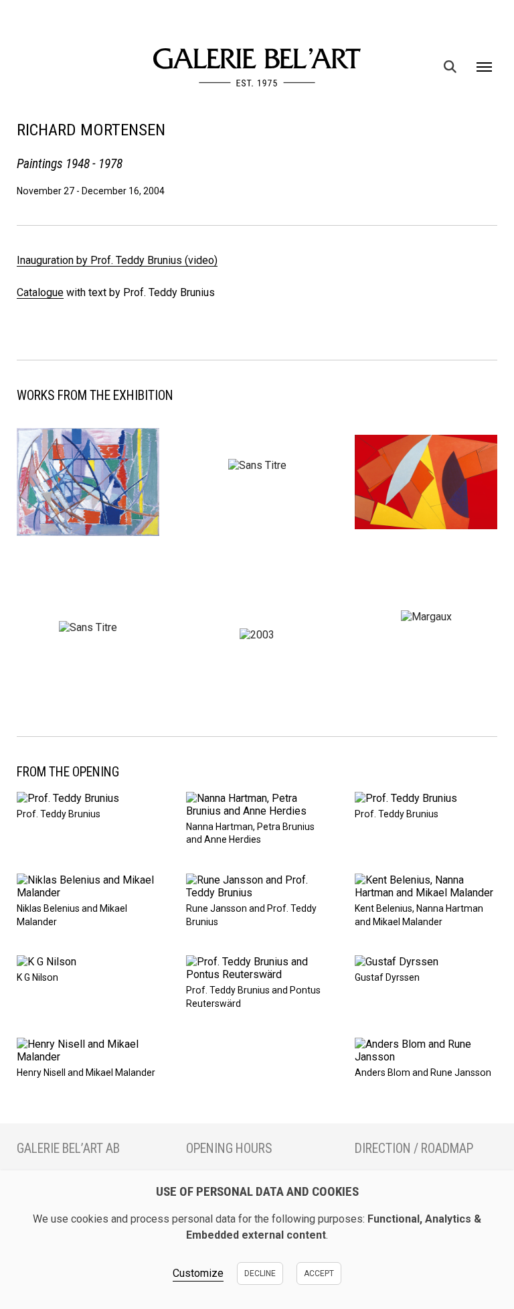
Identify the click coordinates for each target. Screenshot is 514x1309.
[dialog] (257, 1239)
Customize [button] (198, 1273)
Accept (319, 1273)
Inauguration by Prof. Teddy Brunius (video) (117, 260)
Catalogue (40, 292)
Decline (260, 1273)
